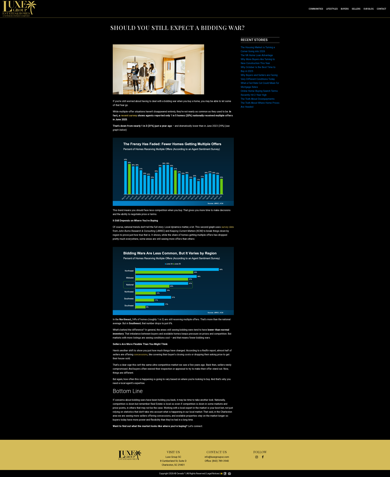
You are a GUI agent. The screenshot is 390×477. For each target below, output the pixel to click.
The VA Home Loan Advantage (257, 55)
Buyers (345, 9)
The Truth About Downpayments (258, 98)
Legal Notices (213, 473)
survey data (227, 227)
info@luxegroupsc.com (217, 456)
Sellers (356, 9)
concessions (141, 354)
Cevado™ (181, 473)
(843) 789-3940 (220, 460)
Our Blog (368, 9)
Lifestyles (332, 9)
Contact (381, 9)
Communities (316, 9)
